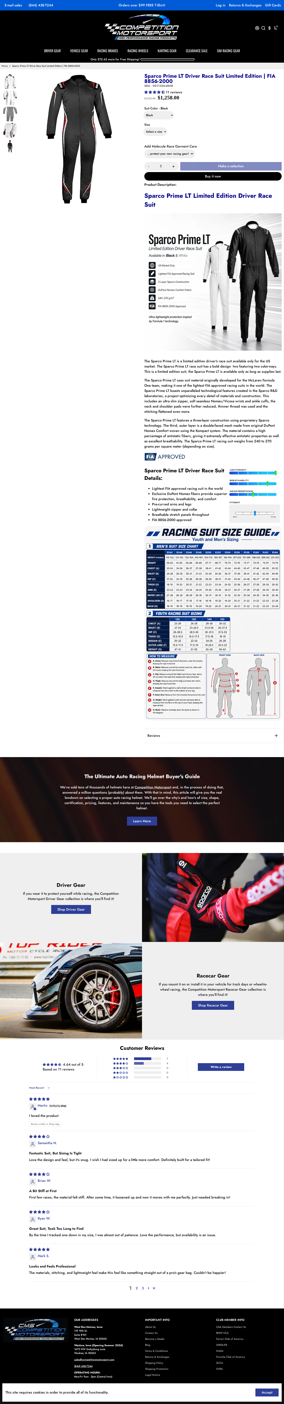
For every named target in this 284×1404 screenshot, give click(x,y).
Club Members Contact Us (231, 1327)
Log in (220, 5)
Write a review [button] (221, 1067)
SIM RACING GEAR (228, 50)
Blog (147, 1345)
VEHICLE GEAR (79, 50)
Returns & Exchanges (245, 5)
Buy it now (213, 176)
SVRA (219, 1369)
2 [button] (137, 1288)
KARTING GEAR (167, 50)
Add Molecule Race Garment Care (170, 146)
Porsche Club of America (230, 1357)
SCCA (219, 1363)
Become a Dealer (155, 1339)
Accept (267, 1392)
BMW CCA (222, 1333)
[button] (155, 92)
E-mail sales (13, 5)
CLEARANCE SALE (196, 50)
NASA (219, 1351)
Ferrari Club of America (229, 1339)
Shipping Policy (154, 1363)
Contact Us (151, 1333)
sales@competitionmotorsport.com (94, 1359)
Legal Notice (152, 1375)
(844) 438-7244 (41, 5)
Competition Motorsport (153, 787)
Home (5, 66)
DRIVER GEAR (52, 50)
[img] (39, 1099)
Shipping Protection (156, 1369)
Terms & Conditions (156, 1351)
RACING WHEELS (138, 50)
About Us (150, 1327)
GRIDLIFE (221, 1345)
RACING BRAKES (107, 50)
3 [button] (143, 1288)
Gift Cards (273, 5)
